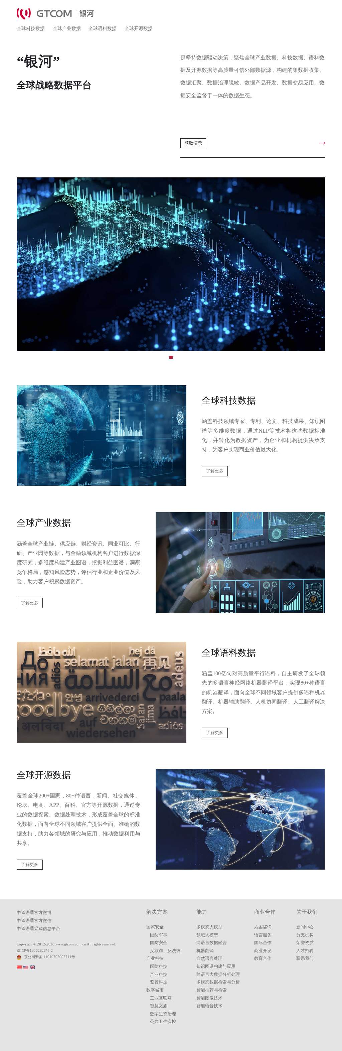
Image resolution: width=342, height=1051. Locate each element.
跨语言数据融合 (211, 942)
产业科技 (155, 958)
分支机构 (305, 935)
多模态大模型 (209, 927)
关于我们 (307, 912)
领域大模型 (207, 935)
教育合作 (263, 958)
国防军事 (158, 935)
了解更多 (214, 471)
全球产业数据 (67, 28)
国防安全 (158, 942)
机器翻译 (205, 950)
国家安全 (155, 927)
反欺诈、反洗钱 (165, 950)
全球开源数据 (139, 28)
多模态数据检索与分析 (218, 982)
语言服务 (263, 935)
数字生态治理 (163, 1014)
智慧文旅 (158, 1006)
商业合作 (265, 912)
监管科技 (158, 982)
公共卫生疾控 (163, 1021)
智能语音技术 (209, 1006)
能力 (201, 912)
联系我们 (305, 958)
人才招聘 (305, 950)
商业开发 (263, 950)
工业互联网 (161, 998)
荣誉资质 (305, 942)
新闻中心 (305, 927)
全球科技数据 (31, 28)
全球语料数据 (103, 28)
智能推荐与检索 (211, 990)
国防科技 (158, 966)
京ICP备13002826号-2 (35, 950)
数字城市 (155, 990)
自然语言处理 (209, 958)
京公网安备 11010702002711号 (49, 957)
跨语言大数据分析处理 (218, 974)
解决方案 (157, 912)
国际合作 (263, 942)
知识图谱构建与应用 (215, 966)
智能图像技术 (209, 998)
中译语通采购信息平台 (38, 928)
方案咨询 (263, 927)
